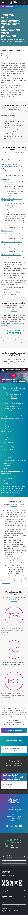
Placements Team (13, 92)
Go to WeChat (7, 884)
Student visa (6, 583)
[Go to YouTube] (20, 826)
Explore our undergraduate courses (14, 749)
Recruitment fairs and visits (14, 816)
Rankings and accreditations (14, 809)
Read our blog (14, 820)
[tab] (7, 855)
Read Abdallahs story (14, 730)
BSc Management (7, 231)
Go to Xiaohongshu (20, 884)
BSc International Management (11, 255)
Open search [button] (25, 2)
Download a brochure (14, 818)
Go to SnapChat (20, 881)
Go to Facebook (3, 881)
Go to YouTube (16, 884)
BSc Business (5, 179)
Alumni (14, 807)
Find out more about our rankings (14, 862)
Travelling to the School (14, 814)
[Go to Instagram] (11, 826)
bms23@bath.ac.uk (8, 784)
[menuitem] (14, 890)
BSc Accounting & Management (10, 165)
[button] (3, 856)
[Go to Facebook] (16, 826)
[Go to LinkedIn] (7, 826)
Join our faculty (14, 812)
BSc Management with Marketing (11, 242)
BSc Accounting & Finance (9, 165)
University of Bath (14, 2)
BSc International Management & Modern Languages (11, 199)
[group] (14, 845)
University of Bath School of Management (14, 800)
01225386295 (7, 786)
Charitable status (6, 908)
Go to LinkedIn (16, 881)
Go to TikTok (3, 884)
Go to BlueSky (7, 881)
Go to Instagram (11, 881)
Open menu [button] (3, 2)
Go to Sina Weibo (11, 884)
